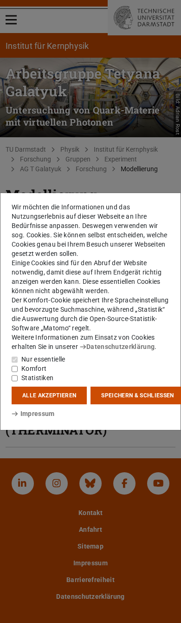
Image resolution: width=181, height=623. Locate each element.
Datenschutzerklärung (120, 346)
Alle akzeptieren (49, 395)
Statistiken (37, 378)
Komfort (33, 368)
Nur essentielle (43, 359)
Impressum (37, 413)
